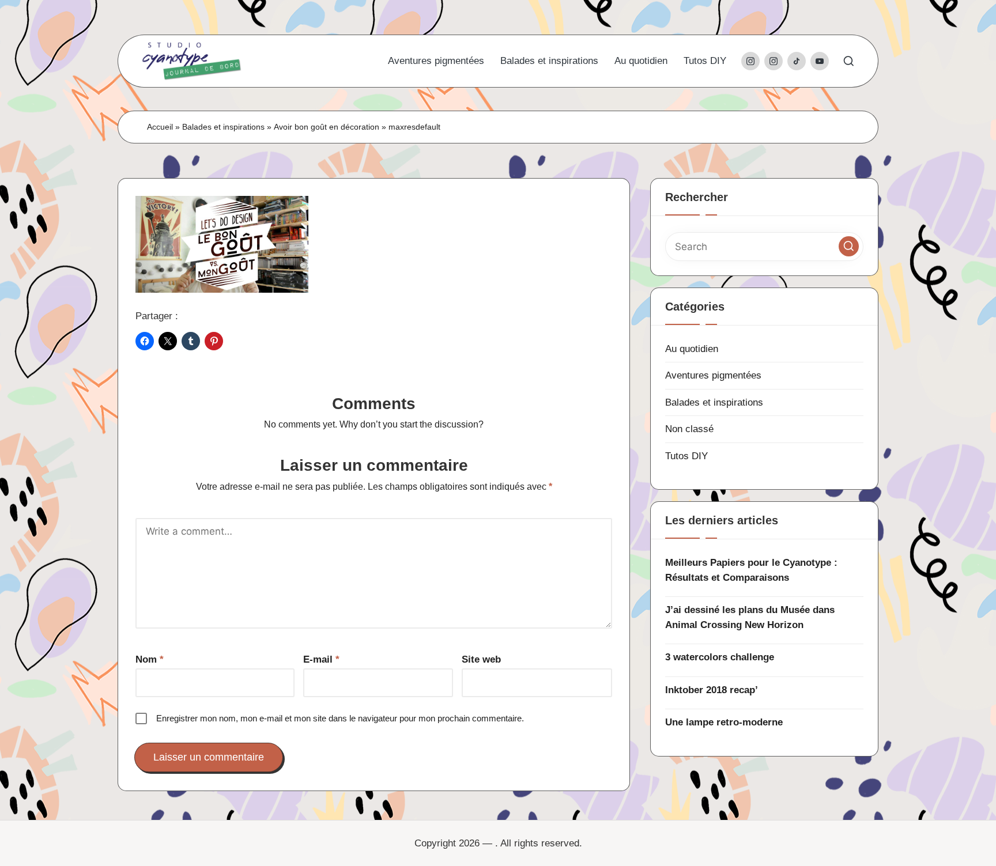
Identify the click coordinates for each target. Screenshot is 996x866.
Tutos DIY (686, 456)
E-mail (321, 659)
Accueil (160, 126)
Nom (149, 659)
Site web (481, 659)
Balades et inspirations (223, 126)
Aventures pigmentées (713, 375)
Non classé (689, 428)
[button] (849, 246)
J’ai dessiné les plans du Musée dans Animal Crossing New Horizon (750, 617)
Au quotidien (691, 348)
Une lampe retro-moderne (724, 722)
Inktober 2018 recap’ (711, 690)
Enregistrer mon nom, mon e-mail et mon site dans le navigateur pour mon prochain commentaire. (340, 718)
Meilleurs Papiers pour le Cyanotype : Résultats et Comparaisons (751, 570)
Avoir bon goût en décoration (326, 126)
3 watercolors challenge (719, 657)
